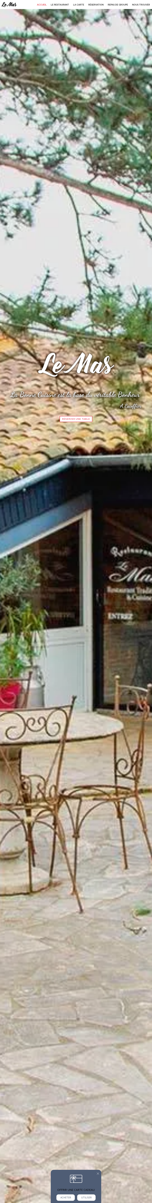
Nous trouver (141, 4)
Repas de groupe (118, 4)
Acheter (65, 1197)
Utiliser (86, 1197)
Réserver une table (76, 419)
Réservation (96, 4)
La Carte (78, 4)
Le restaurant (60, 4)
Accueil (42, 4)
